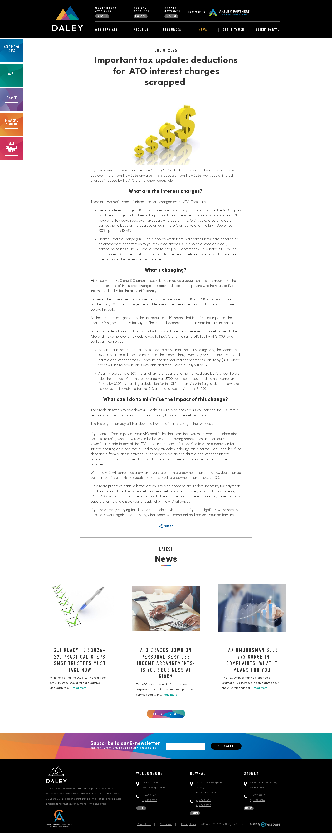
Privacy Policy (188, 824)
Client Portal (268, 30)
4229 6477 (103, 11)
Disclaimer (166, 824)
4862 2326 (203, 805)
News (203, 30)
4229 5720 (149, 800)
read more (79, 688)
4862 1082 (142, 11)
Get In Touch (233, 30)
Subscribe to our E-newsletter (125, 745)
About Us (141, 30)
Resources (172, 30)
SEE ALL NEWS (166, 714)
